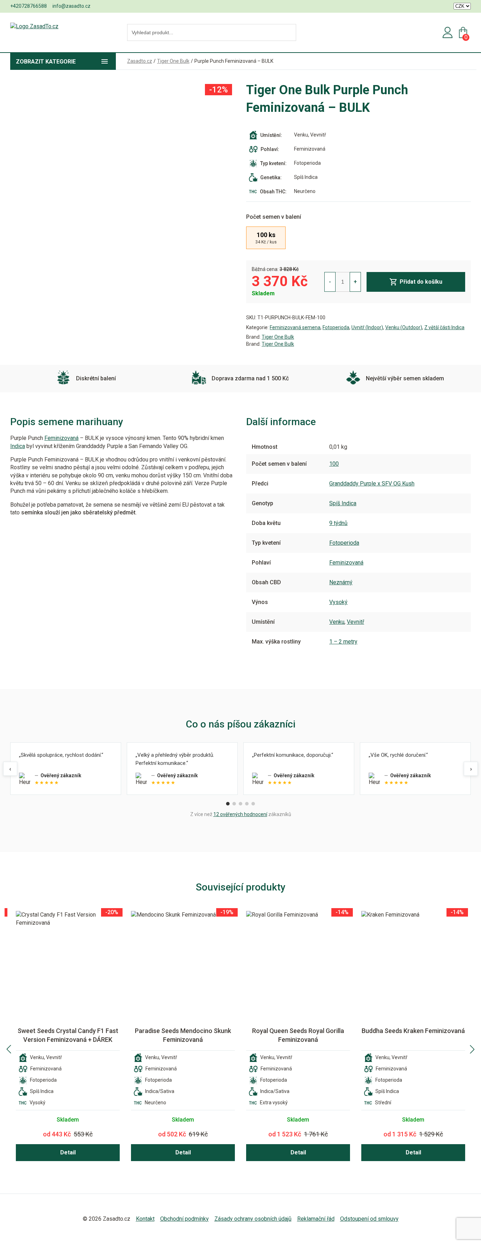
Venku (336, 621)
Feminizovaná (61, 438)
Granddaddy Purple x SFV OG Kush (371, 483)
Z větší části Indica (444, 327)
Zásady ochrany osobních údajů (253, 1218)
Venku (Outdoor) (403, 327)
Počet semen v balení (273, 216)
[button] (9, 1049)
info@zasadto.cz (71, 6)
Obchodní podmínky (184, 1218)
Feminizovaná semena (295, 327)
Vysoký (338, 602)
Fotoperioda (336, 327)
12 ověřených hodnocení (240, 814)
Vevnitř (355, 621)
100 (334, 463)
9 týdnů (338, 523)
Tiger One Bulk (278, 337)
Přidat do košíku (421, 281)
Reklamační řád (316, 1218)
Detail (68, 1152)
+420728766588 (28, 6)
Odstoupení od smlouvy (369, 1218)
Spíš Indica (342, 503)
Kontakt (145, 1218)
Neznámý (340, 582)
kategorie (46, 61)
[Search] (289, 32)
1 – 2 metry (343, 641)
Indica (17, 446)
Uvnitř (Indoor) (367, 327)
